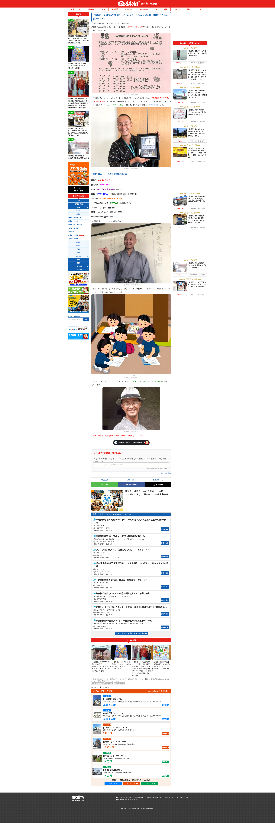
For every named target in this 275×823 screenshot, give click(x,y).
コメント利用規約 (166, 473)
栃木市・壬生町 (73, 221)
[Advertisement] (190, 26)
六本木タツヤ (109, 684)
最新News (91, 9)
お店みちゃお (143, 9)
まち (155, 9)
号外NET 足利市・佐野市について (129, 799)
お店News (128, 9)
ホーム (120, 797)
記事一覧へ (131, 480)
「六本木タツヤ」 (153, 105)
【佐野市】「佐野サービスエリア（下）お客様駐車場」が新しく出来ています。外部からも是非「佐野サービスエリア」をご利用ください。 (197, 74)
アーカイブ (200, 9)
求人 (103, 9)
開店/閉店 (115, 9)
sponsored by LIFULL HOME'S (157, 691)
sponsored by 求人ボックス (123, 514)
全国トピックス (76, 9)
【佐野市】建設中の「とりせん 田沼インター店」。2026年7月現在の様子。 (197, 53)
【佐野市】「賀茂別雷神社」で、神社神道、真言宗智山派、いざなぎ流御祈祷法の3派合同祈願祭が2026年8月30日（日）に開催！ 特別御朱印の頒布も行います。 (78, 103)
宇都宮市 (71, 231)
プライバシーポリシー (184, 797)
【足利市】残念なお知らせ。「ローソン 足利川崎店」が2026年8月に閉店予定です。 (197, 199)
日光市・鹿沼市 (73, 228)
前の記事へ (105, 480)
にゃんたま (105, 687)
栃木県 (126, 23)
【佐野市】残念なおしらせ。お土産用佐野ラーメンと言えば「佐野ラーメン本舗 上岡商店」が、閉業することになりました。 (197, 152)
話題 (165, 9)
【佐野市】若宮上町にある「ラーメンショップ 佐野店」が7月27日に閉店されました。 (197, 112)
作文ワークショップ (98, 684)
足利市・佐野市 (149, 3)
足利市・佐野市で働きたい (103, 514)
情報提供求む (139, 797)
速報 (188, 9)
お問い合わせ (169, 797)
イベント (177, 9)
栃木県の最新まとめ (74, 218)
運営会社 (128, 797)
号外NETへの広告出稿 (154, 797)
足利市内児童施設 (119, 684)
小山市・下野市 (75, 235)
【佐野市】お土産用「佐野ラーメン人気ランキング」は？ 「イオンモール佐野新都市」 (197, 284)
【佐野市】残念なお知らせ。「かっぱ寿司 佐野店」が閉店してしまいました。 (197, 265)
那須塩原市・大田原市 (75, 224)
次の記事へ (157, 480)
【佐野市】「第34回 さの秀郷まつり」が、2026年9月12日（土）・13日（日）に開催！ (78, 66)
